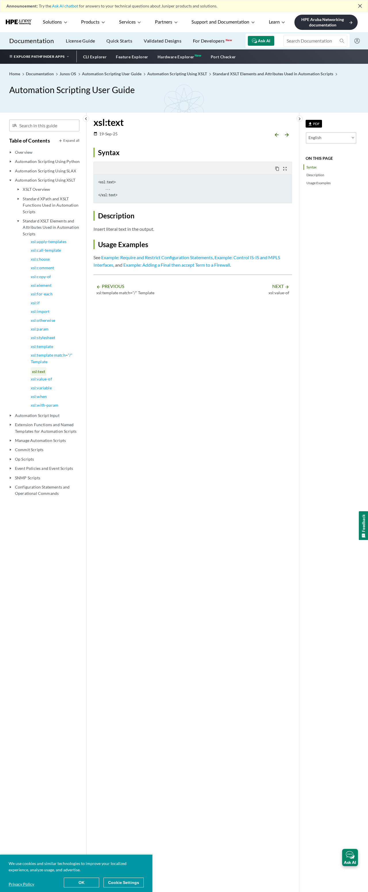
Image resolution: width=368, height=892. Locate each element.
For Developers (212, 40)
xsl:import (40, 311)
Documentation (31, 41)
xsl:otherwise (43, 320)
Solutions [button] (52, 22)
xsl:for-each (42, 293)
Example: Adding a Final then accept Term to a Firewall (176, 265)
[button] (350, 857)
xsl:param (40, 328)
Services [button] (127, 22)
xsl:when (39, 396)
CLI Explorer (95, 56)
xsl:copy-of (41, 276)
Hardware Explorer (176, 56)
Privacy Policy (21, 884)
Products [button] (90, 22)
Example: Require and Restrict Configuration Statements (157, 257)
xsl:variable (41, 387)
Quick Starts (119, 40)
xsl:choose (40, 259)
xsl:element (41, 285)
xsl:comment (42, 267)
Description (315, 175)
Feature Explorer (132, 56)
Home (15, 73)
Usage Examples (318, 183)
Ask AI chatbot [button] (65, 5)
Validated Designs (162, 40)
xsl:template (42, 346)
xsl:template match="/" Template (52, 358)
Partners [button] (163, 22)
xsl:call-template (46, 250)
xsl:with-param (44, 405)
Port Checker (223, 56)
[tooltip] (314, 124)
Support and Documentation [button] (220, 22)
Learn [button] (274, 22)
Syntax (311, 167)
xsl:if (35, 302)
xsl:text (38, 371)
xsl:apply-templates (48, 241)
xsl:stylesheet (43, 337)
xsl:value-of (41, 378)
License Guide (80, 40)
